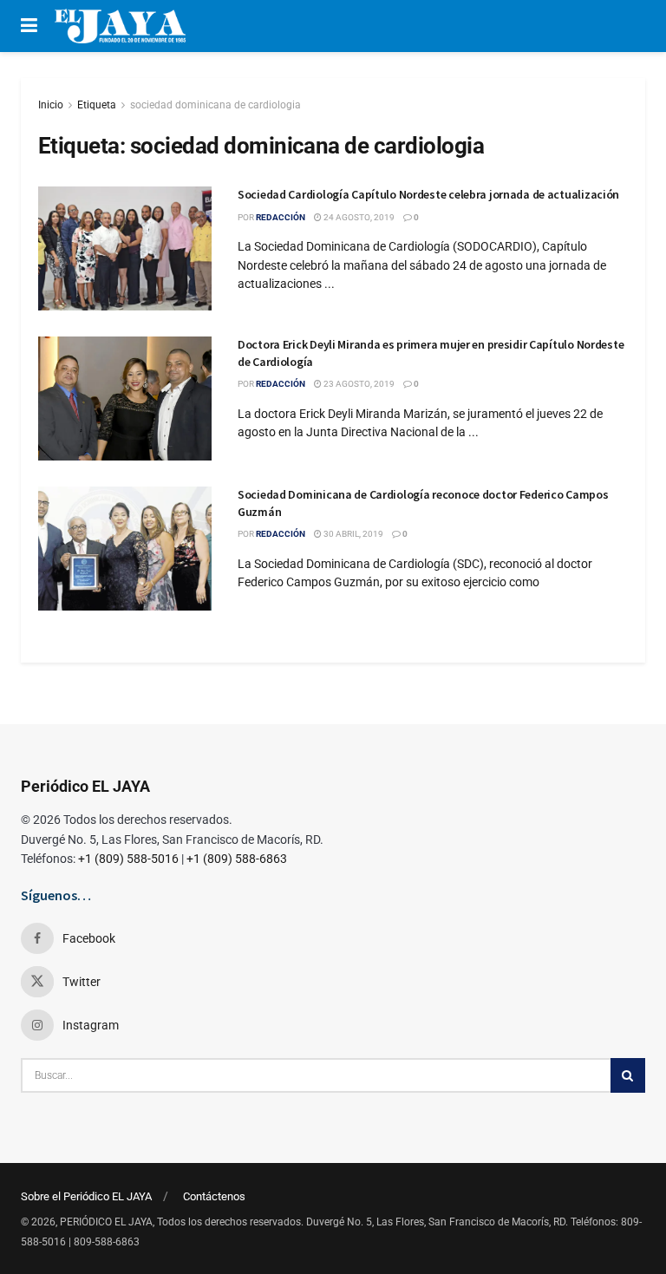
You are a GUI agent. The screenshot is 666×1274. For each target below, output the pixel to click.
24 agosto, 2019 (358, 217)
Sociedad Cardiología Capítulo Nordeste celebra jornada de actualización (428, 194)
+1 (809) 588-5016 (128, 859)
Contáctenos (214, 1196)
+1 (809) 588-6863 (236, 859)
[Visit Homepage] (120, 26)
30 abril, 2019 (352, 534)
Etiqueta (96, 105)
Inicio (50, 105)
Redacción (280, 217)
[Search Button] (627, 1075)
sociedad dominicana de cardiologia (215, 105)
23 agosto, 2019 (358, 384)
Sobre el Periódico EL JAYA (86, 1196)
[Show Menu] (29, 26)
